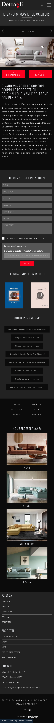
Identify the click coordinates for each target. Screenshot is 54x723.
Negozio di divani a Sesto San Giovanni (27, 354)
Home (11, 20)
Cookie (12, 721)
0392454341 (12, 682)
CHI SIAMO (7, 601)
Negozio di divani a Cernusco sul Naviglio (27, 329)
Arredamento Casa (22, 20)
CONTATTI (6, 622)
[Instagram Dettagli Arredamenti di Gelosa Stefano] (29, 710)
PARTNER (6, 617)
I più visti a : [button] (36, 415)
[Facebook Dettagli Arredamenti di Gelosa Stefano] (25, 710)
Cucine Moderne (10, 637)
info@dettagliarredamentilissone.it (23, 687)
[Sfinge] (27, 487)
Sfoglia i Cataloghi (40, 74)
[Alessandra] (27, 525)
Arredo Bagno (9, 657)
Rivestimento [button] (17, 410)
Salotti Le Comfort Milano (27, 370)
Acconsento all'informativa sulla (25, 238)
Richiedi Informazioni (13, 74)
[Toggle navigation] (48, 5)
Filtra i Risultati (27, 31)
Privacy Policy (38, 238)
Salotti (35, 20)
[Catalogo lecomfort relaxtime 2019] (40, 295)
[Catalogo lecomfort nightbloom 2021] (14, 295)
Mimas (43, 20)
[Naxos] (27, 563)
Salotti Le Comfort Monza (27, 379)
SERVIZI (5, 606)
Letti (4, 647)
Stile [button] (36, 410)
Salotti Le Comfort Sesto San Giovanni (27, 387)
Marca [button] (17, 404)
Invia (27, 263)
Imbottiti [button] (36, 404)
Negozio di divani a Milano (27, 337)
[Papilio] (4, 31)
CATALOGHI (7, 612)
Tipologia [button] (17, 415)
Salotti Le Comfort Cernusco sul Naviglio (27, 362)
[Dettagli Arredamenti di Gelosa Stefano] (18, 4)
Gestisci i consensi (25, 721)
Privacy (4, 721)
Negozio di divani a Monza (27, 346)
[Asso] (27, 449)
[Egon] (49, 31)
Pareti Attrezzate (11, 652)
